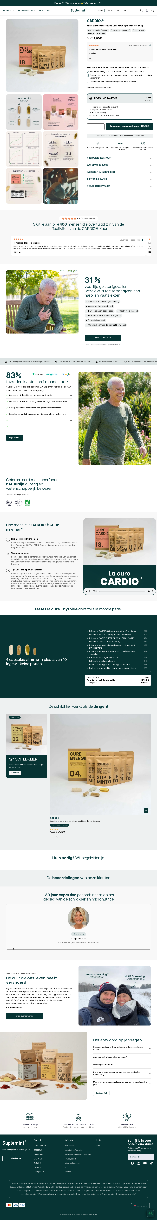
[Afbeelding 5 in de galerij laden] (60, 149)
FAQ (66, 1167)
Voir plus (92, 53)
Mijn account (70, 1146)
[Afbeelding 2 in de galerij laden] (24, 112)
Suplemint (68, 1214)
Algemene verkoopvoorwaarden (78, 1154)
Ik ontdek (15, 773)
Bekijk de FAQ (101, 1093)
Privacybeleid (70, 1159)
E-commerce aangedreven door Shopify (84, 1214)
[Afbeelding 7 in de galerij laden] (60, 186)
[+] (39, 420)
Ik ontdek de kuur (103, 338)
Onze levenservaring (24, 1016)
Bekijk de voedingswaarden (17, 495)
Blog (98, 1146)
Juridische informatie (73, 1150)
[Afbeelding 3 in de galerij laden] (60, 112)
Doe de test (139, 136)
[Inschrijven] (150, 1157)
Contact (68, 1172)
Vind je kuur (16, 1158)
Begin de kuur (14, 438)
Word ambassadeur (73, 1163)
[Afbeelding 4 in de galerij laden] (24, 149)
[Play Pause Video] (119, 556)
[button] (141, 10)
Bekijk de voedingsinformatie (99, 87)
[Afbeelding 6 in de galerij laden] (24, 186)
